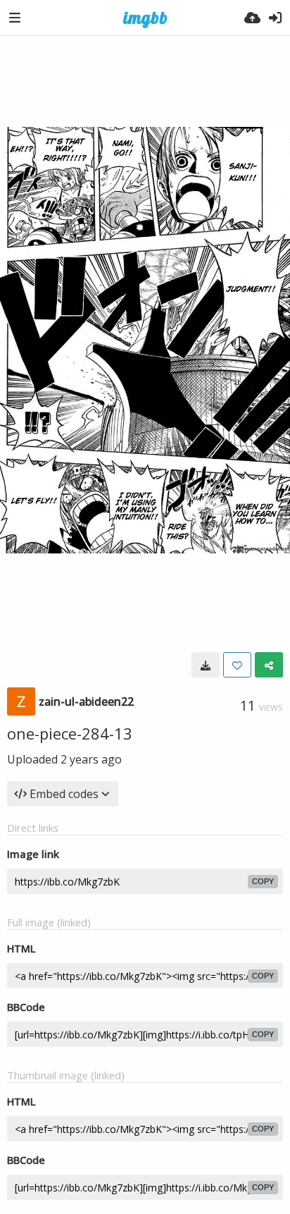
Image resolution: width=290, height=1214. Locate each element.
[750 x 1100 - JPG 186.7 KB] (205, 664)
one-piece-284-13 (69, 733)
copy (263, 881)
